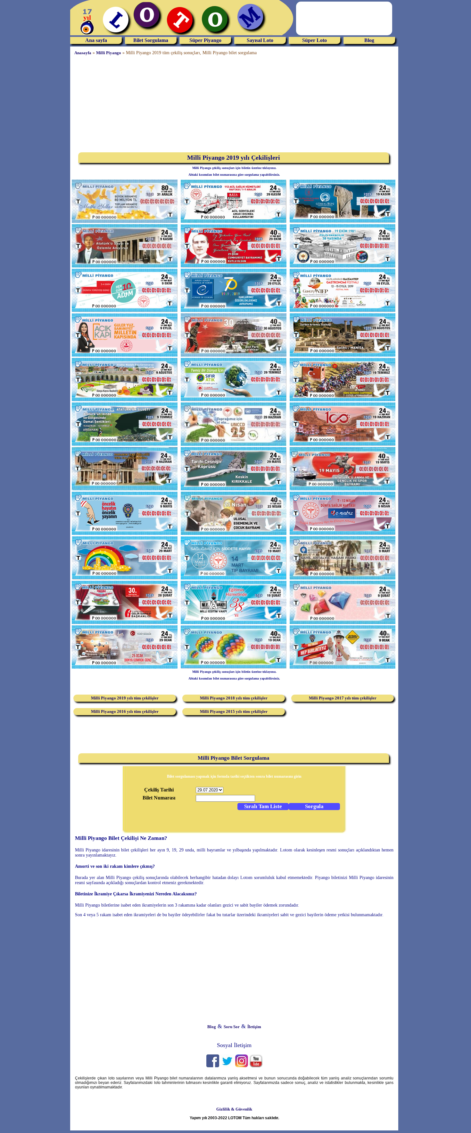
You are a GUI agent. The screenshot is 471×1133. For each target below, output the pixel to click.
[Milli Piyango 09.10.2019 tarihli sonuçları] (125, 310)
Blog (369, 40)
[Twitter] (227, 1065)
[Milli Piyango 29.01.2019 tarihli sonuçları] (125, 667)
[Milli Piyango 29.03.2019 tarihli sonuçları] (125, 578)
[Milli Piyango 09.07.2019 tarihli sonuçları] (125, 444)
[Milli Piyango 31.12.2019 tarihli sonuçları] (125, 221)
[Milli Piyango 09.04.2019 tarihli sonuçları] (342, 533)
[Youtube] (256, 1065)
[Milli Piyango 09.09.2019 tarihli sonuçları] (125, 355)
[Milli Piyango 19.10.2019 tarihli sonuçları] (342, 266)
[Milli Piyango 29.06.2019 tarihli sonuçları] (233, 444)
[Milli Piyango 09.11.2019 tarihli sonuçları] (125, 266)
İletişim (254, 1026)
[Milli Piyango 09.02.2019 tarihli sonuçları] (342, 622)
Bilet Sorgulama (150, 40)
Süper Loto (314, 40)
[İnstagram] (241, 1065)
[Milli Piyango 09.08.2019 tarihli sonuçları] (125, 399)
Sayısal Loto (260, 40)
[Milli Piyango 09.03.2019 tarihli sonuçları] (342, 578)
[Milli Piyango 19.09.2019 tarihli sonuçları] (342, 310)
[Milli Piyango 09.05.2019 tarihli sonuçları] (125, 533)
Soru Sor (232, 1026)
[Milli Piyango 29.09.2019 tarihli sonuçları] (233, 310)
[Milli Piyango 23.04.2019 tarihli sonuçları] (233, 533)
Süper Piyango (205, 40)
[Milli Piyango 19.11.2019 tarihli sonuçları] (342, 221)
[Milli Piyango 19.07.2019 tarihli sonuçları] (342, 399)
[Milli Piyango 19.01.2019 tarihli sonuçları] (233, 667)
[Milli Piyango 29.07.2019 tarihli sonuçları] (233, 399)
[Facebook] (212, 1065)
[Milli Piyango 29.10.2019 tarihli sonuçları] (233, 266)
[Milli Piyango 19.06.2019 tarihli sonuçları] (342, 444)
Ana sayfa (96, 40)
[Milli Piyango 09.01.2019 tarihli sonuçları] (342, 667)
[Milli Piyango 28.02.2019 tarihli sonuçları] (125, 622)
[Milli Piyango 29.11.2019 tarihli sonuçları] (233, 221)
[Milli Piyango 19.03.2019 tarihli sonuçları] (233, 578)
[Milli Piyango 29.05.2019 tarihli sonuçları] (233, 488)
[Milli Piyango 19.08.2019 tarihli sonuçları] (342, 355)
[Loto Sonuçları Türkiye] (182, 35)
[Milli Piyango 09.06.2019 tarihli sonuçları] (125, 488)
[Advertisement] (26, 98)
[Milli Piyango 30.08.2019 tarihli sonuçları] (233, 355)
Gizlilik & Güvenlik (234, 1109)
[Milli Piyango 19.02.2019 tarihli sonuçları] (233, 622)
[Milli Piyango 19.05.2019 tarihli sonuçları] (342, 488)
